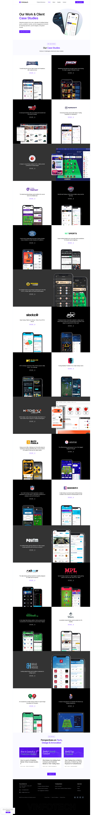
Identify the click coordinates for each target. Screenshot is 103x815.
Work (49, 2)
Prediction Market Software (43, 786)
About (54, 2)
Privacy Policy (47, 797)
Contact (64, 2)
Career (78, 786)
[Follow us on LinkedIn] (75, 797)
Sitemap (79, 790)
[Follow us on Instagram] (80, 797)
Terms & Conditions (54, 797)
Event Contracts (58, 786)
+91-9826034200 (25, 789)
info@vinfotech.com (25, 792)
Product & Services (41, 2)
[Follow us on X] (77, 797)
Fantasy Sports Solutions (43, 788)
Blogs (78, 788)
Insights (59, 2)
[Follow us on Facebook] (83, 797)
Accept (8, 812)
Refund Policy (62, 797)
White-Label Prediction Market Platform (63, 788)
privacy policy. (8, 810)
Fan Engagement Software (43, 790)
